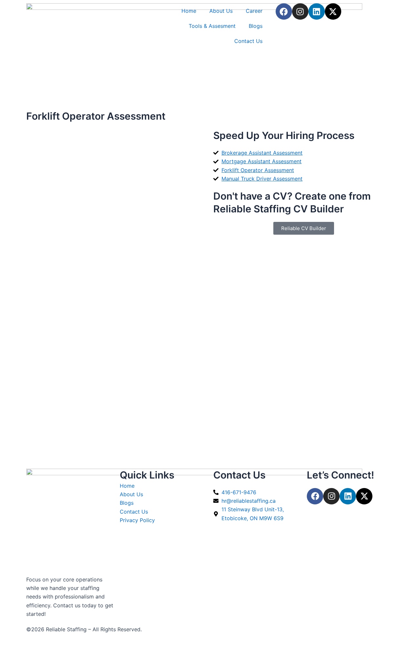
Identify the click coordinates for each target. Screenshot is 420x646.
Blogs (255, 26)
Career (254, 11)
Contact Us (248, 41)
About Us (221, 11)
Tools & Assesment (212, 26)
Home (188, 11)
